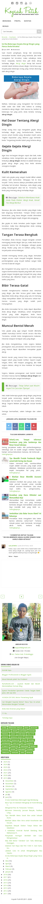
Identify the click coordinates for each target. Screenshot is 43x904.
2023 (5, 767)
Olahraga (29, 743)
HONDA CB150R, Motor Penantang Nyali (17, 697)
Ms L (22, 743)
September (9, 789)
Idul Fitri (31, 734)
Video (22, 752)
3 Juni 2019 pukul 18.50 (25, 546)
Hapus (16, 556)
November (9, 783)
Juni (6, 797)
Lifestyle (16, 743)
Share (15, 428)
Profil (17, 21)
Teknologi (5, 752)
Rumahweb (21, 749)
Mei (7, 861)
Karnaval (5, 737)
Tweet (8, 428)
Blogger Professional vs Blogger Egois (16, 675)
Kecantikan (6, 740)
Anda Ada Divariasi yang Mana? (13, 709)
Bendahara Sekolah (15, 728)
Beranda (7, 21)
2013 (5, 888)
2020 (5, 775)
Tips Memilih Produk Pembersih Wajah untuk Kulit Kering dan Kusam (25, 459)
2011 (5, 893)
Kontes (24, 740)
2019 (5, 778)
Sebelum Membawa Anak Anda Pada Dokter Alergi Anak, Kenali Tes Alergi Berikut (22, 200)
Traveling (14, 752)
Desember (9, 781)
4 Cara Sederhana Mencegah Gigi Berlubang (21, 800)
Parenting (14, 746)
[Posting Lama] (40, 596)
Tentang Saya (7, 718)
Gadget (13, 734)
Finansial (5, 734)
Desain (14, 731)
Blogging (34, 728)
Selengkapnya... (7, 454)
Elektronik (23, 731)
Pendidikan (24, 746)
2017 (5, 877)
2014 (5, 885)
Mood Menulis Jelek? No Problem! (14, 679)
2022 (5, 770)
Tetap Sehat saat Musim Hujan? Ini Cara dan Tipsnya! (22, 387)
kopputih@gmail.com (22, 647)
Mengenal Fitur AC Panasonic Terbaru (19, 808)
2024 (5, 764)
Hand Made (22, 734)
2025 (5, 762)
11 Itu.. (4, 713)
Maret (7, 866)
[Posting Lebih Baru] (2, 596)
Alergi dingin (21, 63)
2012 (5, 891)
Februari (8, 869)
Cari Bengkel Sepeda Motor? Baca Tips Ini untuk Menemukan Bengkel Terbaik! (21, 703)
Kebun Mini (29, 737)
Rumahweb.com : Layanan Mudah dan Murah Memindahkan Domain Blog (21, 685)
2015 (5, 883)
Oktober (8, 786)
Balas (10, 556)
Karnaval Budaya (17, 737)
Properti (33, 746)
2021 (5, 773)
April (7, 863)
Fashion (32, 731)
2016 (5, 880)
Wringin (29, 752)
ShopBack (30, 749)
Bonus (6, 26)
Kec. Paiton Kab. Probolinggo (22, 654)
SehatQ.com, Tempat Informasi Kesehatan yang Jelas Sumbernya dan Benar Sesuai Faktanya (25, 442)
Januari (8, 872)
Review (12, 749)
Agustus (8, 792)
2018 (5, 874)
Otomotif (5, 746)
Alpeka (4, 728)
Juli (6, 794)
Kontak (27, 21)
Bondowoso (6, 731)
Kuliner (31, 740)
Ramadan (5, 749)
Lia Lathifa (13, 546)
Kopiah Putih (16, 899)
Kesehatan (16, 49)
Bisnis (26, 728)
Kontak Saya (6, 670)
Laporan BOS (6, 743)
